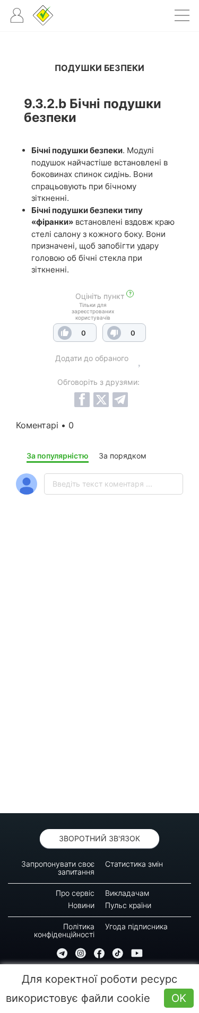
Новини (81, 905)
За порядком (122, 455)
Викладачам (127, 893)
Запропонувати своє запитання (57, 868)
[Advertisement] (99, 681)
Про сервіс (75, 893)
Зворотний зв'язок (99, 838)
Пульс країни (128, 905)
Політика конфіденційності (64, 930)
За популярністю (58, 455)
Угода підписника (136, 926)
